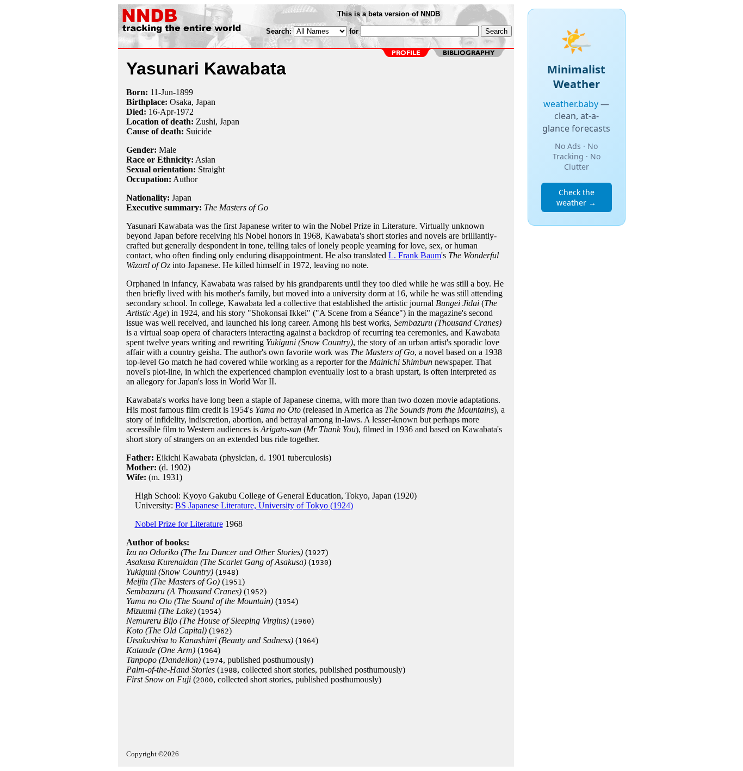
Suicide (199, 131)
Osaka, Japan (192, 102)
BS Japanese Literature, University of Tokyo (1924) (264, 505)
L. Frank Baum (414, 255)
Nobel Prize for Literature (179, 523)
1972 (185, 111)
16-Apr (161, 111)
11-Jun (161, 92)
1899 (184, 92)
